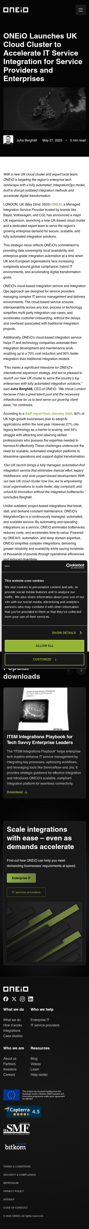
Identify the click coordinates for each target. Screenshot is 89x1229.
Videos (36, 1064)
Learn (35, 1069)
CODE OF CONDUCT (15, 1207)
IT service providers (26, 892)
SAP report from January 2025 (48, 413)
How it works (12, 1025)
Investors (10, 1069)
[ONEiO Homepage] (13, 9)
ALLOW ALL (45, 645)
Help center (39, 1074)
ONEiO (56, 204)
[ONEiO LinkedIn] (30, 999)
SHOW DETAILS (64, 632)
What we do (12, 1020)
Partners (9, 1064)
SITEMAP (8, 1199)
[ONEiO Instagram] (22, 999)
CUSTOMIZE (42, 659)
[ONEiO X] (14, 999)
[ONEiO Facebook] (5, 999)
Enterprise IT (21, 878)
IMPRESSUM (10, 1182)
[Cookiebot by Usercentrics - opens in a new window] (66, 566)
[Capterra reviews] (22, 1111)
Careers (9, 1074)
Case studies (13, 1036)
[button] (81, 670)
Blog (34, 1058)
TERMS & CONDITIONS (17, 1166)
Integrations (11, 1030)
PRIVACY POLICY (13, 1191)
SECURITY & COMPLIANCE (19, 1174)
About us (9, 1058)
